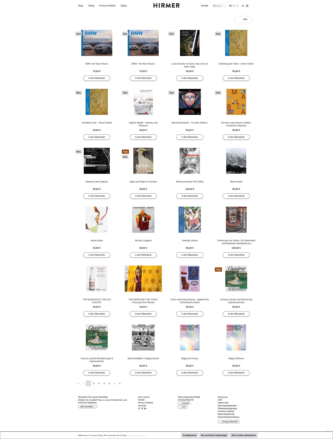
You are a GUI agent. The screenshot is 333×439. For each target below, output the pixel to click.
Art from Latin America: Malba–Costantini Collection (236, 124)
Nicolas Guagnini (143, 240)
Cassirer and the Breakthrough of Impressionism (97, 360)
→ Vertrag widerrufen (229, 422)
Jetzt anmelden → (87, 406)
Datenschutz (223, 403)
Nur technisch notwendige (214, 435)
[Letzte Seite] (119, 383)
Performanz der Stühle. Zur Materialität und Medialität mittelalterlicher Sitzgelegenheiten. (236, 242)
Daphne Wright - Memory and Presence (143, 124)
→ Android (184, 403)
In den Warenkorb (97, 78)
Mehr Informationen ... (137, 435)
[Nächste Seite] (114, 383)
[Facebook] (139, 408)
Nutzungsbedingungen (227, 405)
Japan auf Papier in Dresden (143, 181)
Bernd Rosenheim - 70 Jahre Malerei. (190, 122)
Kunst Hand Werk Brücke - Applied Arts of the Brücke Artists (190, 301)
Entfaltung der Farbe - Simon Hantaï (236, 64)
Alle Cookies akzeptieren (243, 435)
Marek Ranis (236, 181)
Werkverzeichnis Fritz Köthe (190, 181)
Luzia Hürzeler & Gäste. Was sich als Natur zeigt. (189, 65)
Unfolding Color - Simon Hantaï (97, 122)
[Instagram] (142, 408)
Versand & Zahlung (226, 411)
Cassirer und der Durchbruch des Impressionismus (236, 301)
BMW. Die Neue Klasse (96, 64)
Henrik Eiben (97, 240)
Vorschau (142, 405)
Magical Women (236, 358)
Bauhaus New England (97, 181)
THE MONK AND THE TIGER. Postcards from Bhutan (143, 301)
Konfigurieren (190, 435)
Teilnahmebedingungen (227, 408)
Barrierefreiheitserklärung (228, 417)
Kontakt (141, 400)
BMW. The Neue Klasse (143, 64)
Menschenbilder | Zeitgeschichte (143, 358)
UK (234, 6)
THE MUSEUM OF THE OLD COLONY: (97, 301)
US (237, 6)
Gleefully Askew (190, 240)
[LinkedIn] (145, 408)
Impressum (223, 397)
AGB (220, 400)
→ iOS (182, 407)
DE (230, 6)
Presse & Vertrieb (145, 403)
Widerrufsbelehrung (226, 414)
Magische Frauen (189, 358)
